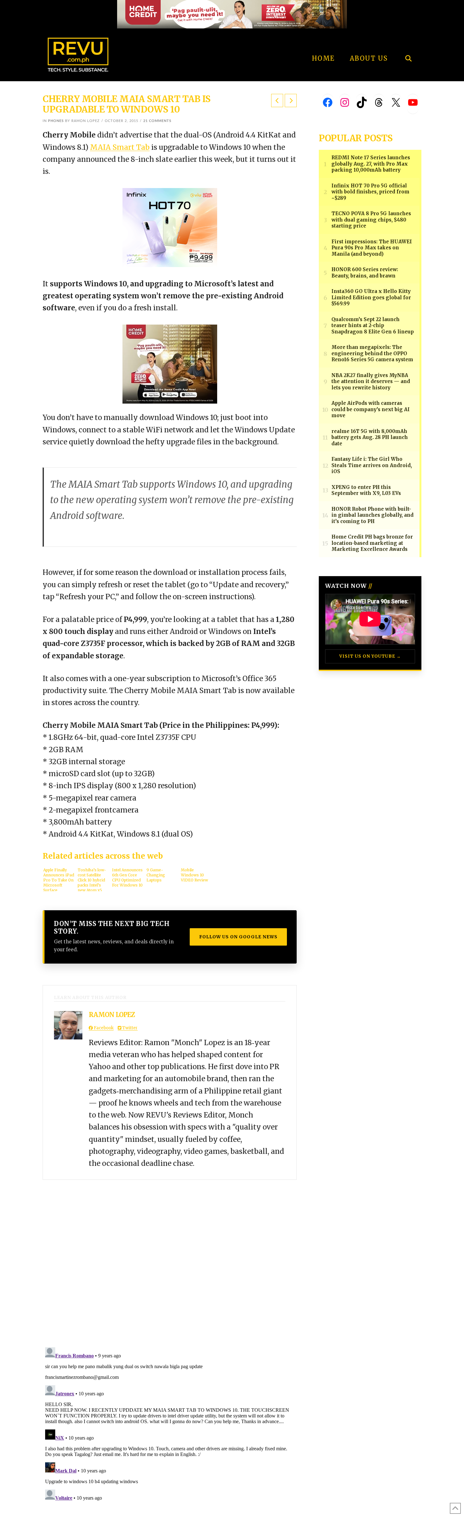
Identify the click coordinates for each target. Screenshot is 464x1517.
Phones (56, 121)
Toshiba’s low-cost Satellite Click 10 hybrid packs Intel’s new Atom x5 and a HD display (92, 879)
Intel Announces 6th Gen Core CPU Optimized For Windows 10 (127, 877)
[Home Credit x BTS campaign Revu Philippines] (232, 14)
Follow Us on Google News (238, 937)
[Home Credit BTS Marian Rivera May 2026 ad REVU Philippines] (169, 363)
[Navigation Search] (408, 41)
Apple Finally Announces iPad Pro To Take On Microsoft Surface (58, 879)
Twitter (129, 1028)
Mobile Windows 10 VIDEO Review (194, 875)
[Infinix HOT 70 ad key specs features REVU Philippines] (169, 226)
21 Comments (157, 121)
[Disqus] (170, 1259)
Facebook (103, 1028)
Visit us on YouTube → (370, 656)
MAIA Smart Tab (120, 147)
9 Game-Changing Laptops (155, 875)
